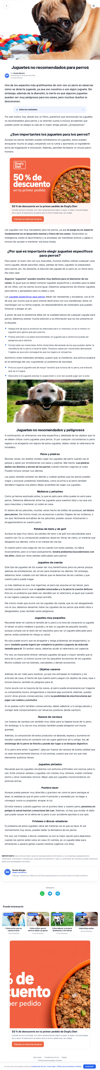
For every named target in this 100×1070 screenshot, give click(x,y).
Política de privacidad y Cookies (50, 1060)
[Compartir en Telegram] (50, 893)
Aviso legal (37, 1057)
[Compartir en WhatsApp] (42, 893)
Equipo (64, 1057)
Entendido (89, 1066)
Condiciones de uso (51, 1057)
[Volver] (6, 6)
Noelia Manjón (19, 73)
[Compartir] (93, 6)
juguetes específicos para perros (27, 296)
